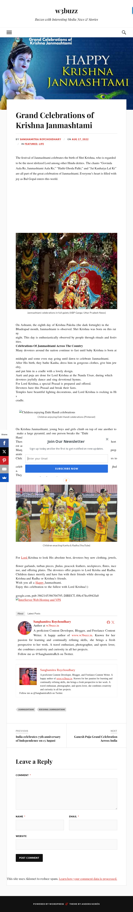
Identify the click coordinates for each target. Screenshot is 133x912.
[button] (66, 441)
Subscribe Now (66, 468)
